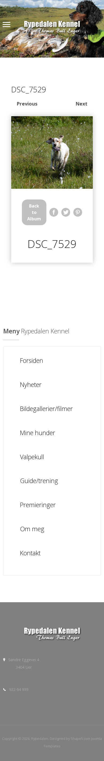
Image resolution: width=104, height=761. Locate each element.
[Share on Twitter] (65, 212)
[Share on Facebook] (53, 212)
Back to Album (34, 212)
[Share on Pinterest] (77, 212)
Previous (27, 103)
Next (81, 103)
